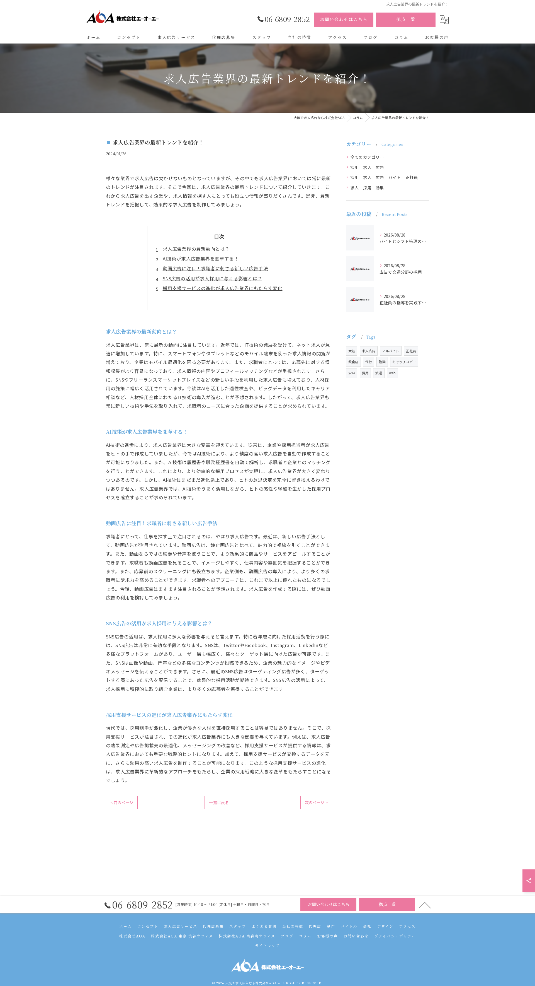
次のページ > (316, 802)
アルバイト (390, 350)
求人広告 (369, 350)
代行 (368, 361)
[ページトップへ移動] (425, 904)
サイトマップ (267, 945)
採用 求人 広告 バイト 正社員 (384, 177)
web (392, 372)
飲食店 (353, 361)
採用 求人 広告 (367, 167)
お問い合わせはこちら (344, 19)
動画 (382, 361)
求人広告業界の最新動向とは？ (196, 248)
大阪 (351, 350)
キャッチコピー (404, 361)
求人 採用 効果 (367, 188)
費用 (365, 372)
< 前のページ (121, 802)
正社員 (411, 350)
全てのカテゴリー (367, 157)
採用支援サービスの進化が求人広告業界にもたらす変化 (223, 288)
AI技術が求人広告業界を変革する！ (201, 258)
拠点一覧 (406, 19)
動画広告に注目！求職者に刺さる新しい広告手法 (215, 268)
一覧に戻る (219, 802)
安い (351, 372)
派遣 (378, 372)
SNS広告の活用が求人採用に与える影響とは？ (212, 278)
